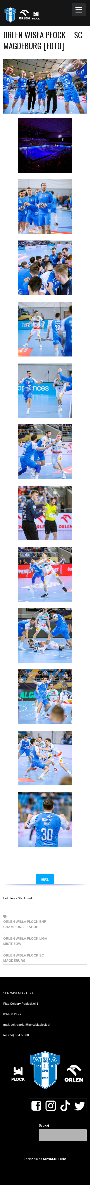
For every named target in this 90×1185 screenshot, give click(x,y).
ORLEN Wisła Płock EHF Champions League (24, 924)
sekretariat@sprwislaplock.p (30, 1024)
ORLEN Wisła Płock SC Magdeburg (23, 957)
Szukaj (44, 1125)
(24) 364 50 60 (18, 1035)
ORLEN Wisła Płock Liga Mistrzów (25, 941)
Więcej (45, 879)
